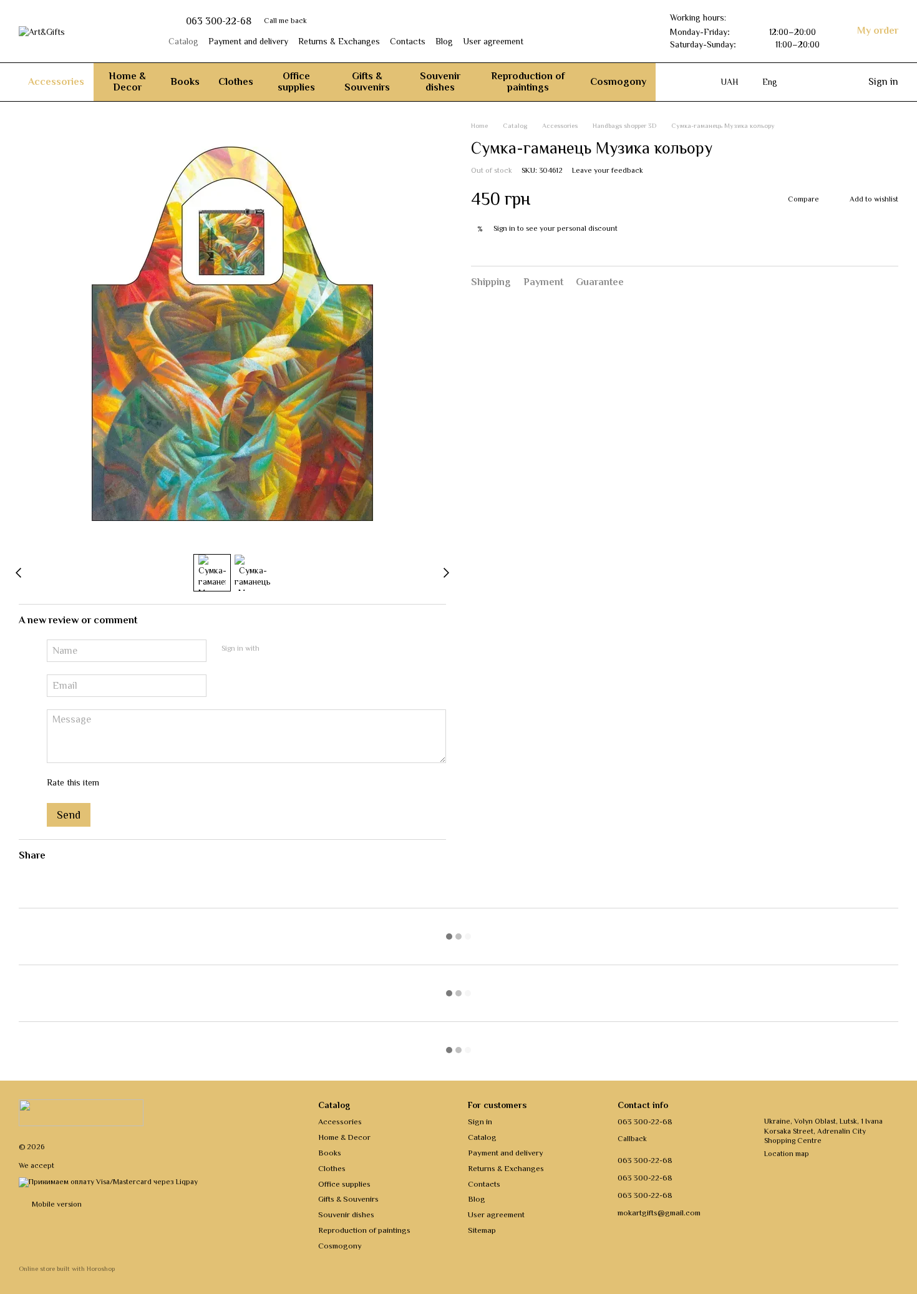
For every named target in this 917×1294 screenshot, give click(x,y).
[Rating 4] (180, 783)
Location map (786, 1153)
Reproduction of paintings (528, 82)
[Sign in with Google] (293, 648)
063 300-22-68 (218, 21)
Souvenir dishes (440, 82)
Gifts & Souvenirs (367, 82)
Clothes (235, 81)
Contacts (407, 41)
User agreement (493, 41)
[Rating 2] (140, 783)
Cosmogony (618, 81)
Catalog (183, 41)
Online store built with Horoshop (67, 1268)
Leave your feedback (607, 169)
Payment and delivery (248, 41)
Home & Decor (127, 82)
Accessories (56, 81)
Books (185, 81)
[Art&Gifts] (81, 1111)
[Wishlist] (807, 81)
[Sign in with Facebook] (273, 648)
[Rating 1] (120, 783)
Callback (632, 1138)
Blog (444, 41)
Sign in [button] (504, 227)
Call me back (285, 20)
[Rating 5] (200, 783)
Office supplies (296, 82)
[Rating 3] (160, 783)
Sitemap (482, 1230)
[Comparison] (832, 81)
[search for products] (678, 82)
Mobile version (56, 1204)
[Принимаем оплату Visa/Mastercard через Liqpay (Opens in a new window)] (108, 1181)
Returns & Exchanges (339, 41)
